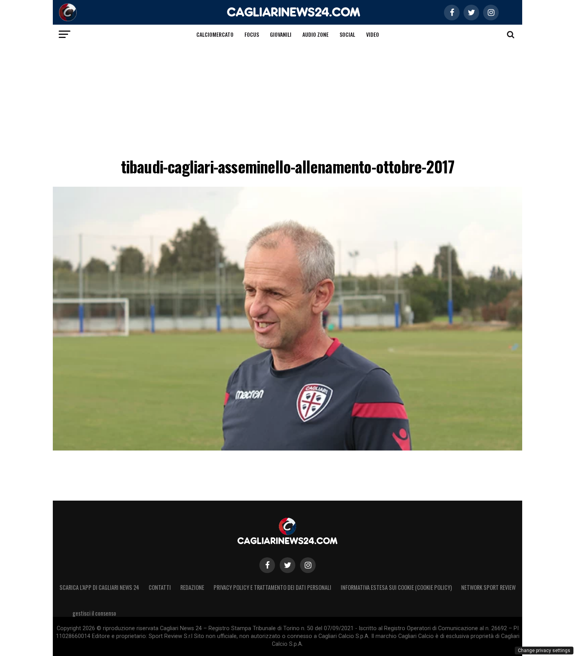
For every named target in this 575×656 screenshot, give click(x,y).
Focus (251, 34)
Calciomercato (215, 34)
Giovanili (280, 34)
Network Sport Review (488, 587)
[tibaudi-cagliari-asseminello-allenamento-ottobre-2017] (287, 448)
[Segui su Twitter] (287, 565)
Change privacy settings (544, 650)
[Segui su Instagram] (308, 565)
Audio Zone (315, 34)
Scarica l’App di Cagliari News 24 (99, 587)
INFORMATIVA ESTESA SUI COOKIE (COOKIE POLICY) (396, 587)
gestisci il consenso (94, 613)
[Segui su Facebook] (267, 565)
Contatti (160, 587)
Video (372, 34)
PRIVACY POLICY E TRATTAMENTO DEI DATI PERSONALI (272, 587)
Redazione (192, 587)
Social (347, 34)
